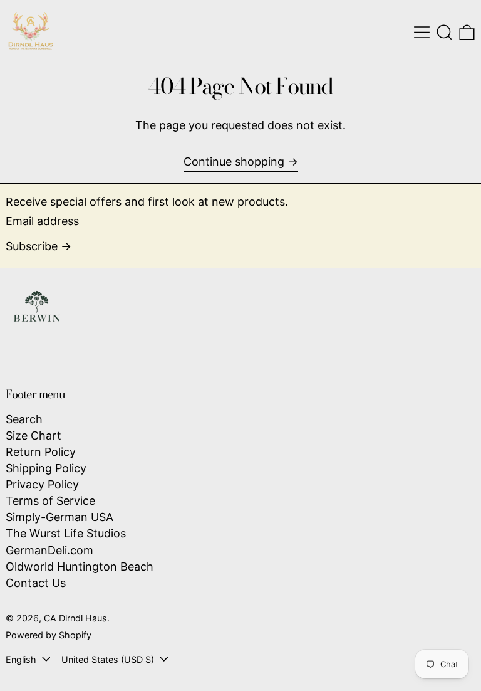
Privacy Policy (42, 484)
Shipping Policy (46, 468)
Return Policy (41, 451)
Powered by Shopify (48, 635)
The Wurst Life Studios (66, 533)
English (22, 659)
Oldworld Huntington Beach (79, 566)
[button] (444, 32)
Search (24, 419)
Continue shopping (234, 161)
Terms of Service (50, 500)
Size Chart (33, 435)
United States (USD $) (109, 659)
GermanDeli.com (49, 550)
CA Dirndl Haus (75, 618)
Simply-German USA (59, 517)
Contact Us (36, 582)
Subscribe (32, 246)
